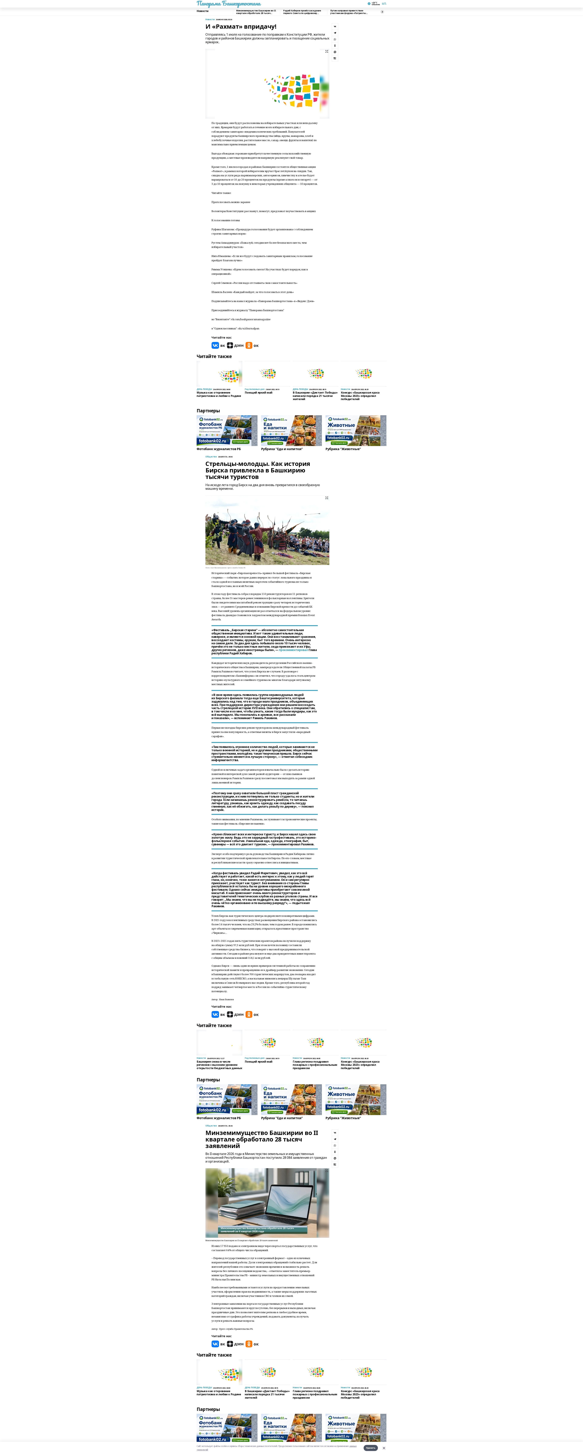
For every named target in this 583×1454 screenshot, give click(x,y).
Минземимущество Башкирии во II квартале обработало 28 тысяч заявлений (256, 11)
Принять (370, 1447)
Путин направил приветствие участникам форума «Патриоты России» (348, 11)
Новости (202, 11)
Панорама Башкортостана (228, 3)
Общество (211, 1125)
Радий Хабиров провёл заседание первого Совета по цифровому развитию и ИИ (302, 11)
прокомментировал (293, 650)
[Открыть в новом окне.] (218, 345)
